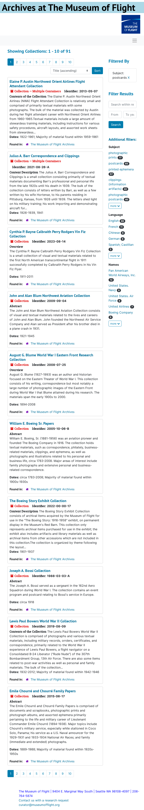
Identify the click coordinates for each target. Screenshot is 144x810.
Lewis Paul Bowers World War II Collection (43, 621)
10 (69, 62)
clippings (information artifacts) (118, 184)
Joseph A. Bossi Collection (30, 570)
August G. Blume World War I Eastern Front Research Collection (51, 357)
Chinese (116, 232)
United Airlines (121, 306)
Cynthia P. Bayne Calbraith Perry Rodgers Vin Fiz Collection (47, 234)
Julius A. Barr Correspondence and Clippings (44, 155)
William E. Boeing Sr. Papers (32, 423)
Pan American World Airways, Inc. (122, 275)
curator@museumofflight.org (39, 805)
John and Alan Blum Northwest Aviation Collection (50, 295)
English (116, 221)
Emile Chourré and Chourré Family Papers (43, 691)
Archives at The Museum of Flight (68, 7)
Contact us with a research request (44, 800)
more (113, 205)
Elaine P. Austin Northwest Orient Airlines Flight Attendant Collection (47, 83)
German (116, 238)
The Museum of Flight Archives (52, 144)
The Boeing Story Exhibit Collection (38, 500)
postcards (118, 163)
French (116, 227)
